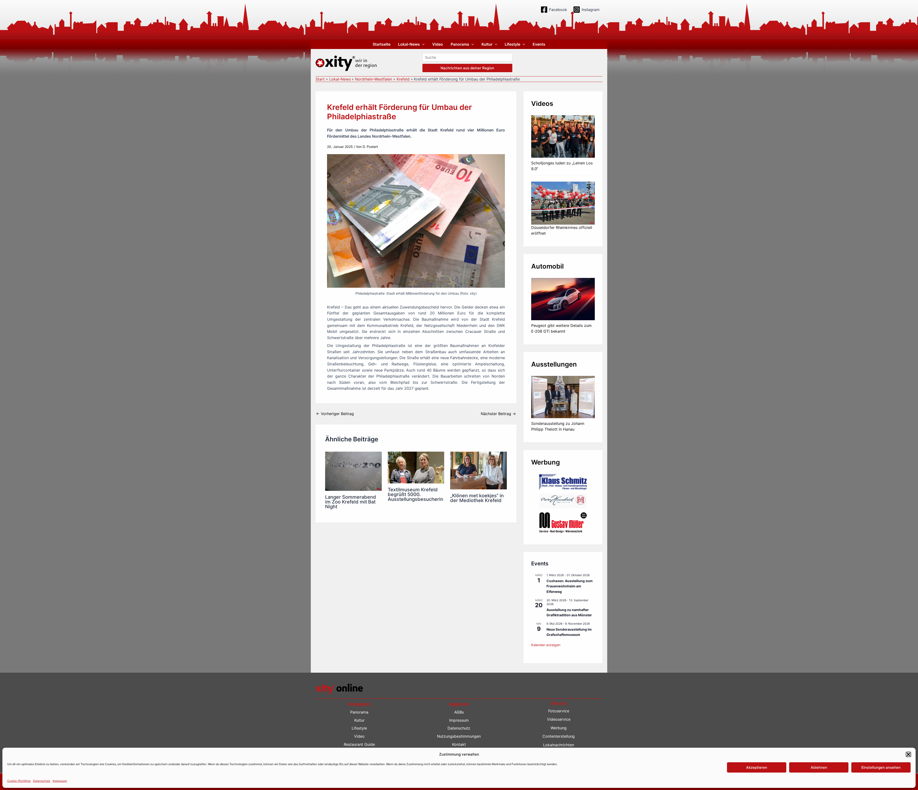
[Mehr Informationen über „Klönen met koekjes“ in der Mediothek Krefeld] (478, 470)
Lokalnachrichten (558, 744)
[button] (908, 754)
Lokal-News (409, 44)
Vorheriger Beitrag (335, 414)
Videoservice (558, 719)
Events (539, 44)
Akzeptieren (756, 767)
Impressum (60, 781)
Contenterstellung (558, 736)
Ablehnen (819, 767)
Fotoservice (558, 711)
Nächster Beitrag (498, 414)
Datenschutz (41, 781)
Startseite (381, 44)
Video (437, 44)
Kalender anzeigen (545, 645)
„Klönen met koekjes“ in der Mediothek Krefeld (477, 498)
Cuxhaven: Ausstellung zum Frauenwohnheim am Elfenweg (569, 586)
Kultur (486, 44)
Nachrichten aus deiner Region (467, 68)
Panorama (460, 44)
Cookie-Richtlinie (19, 781)
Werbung (559, 727)
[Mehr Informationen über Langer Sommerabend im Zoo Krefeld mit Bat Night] (353, 471)
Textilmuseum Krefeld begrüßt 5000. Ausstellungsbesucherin (415, 494)
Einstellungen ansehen (881, 767)
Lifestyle (512, 44)
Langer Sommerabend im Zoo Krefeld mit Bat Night (350, 501)
